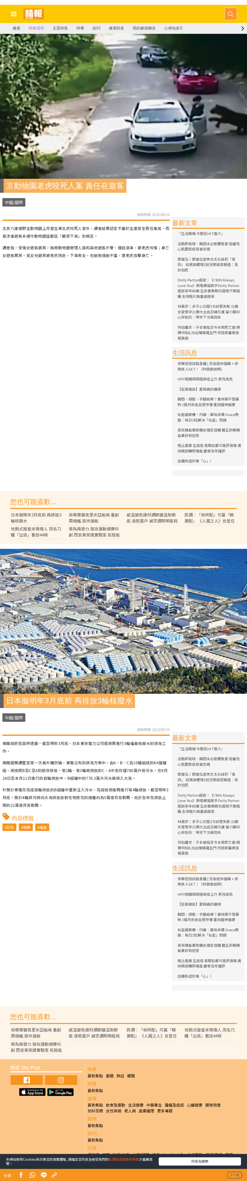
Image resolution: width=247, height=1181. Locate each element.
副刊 (96, 28)
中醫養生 (154, 1105)
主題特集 (60, 28)
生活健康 (136, 1105)
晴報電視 (36, 28)
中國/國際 (14, 202)
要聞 (110, 1076)
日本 (10, 827)
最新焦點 (95, 1076)
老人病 (130, 1111)
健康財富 (116, 28)
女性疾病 (113, 1111)
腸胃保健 (213, 1105)
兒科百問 (95, 1111)
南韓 (26, 827)
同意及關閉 (199, 1161)
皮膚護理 (146, 1111)
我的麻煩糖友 (144, 28)
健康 (16, 28)
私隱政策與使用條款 (124, 1159)
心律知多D (173, 28)
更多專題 (164, 1111)
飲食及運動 (115, 1105)
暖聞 (131, 1076)
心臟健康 (194, 1105)
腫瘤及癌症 (174, 1105)
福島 (43, 827)
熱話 (120, 1076)
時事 (80, 28)
